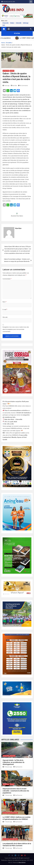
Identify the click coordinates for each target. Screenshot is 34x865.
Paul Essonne (18, 767)
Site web (5, 317)
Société (12, 70)
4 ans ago (7, 85)
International (13, 812)
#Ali (4, 25)
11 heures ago (8, 795)
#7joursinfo (5, 23)
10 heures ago (8, 767)
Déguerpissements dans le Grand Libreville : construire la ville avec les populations (16, 791)
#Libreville (18, 23)
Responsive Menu (31, 1)
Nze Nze (14, 85)
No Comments (24, 85)
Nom (4, 302)
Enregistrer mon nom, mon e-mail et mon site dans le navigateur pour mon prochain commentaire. (16, 329)
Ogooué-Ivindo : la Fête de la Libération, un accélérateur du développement (13, 762)
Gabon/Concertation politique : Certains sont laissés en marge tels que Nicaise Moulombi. (17, 260)
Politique (12, 755)
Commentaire (7, 279)
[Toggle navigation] (8, 29)
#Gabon (12, 23)
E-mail (5, 309)
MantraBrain (22, 862)
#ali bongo (25, 23)
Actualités (6, 70)
